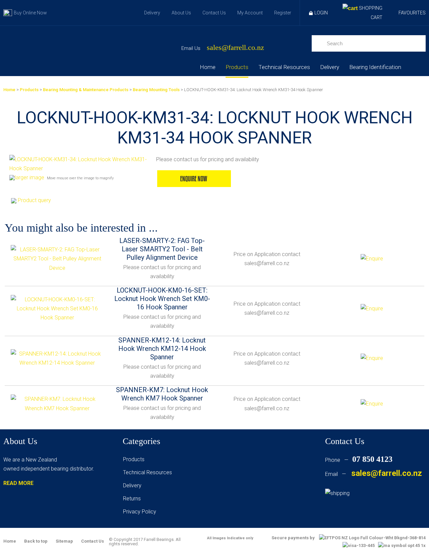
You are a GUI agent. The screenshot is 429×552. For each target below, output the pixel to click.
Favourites (412, 12)
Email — (373, 474)
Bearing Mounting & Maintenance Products (85, 89)
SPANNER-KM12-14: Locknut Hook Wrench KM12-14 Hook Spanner (162, 348)
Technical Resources (284, 67)
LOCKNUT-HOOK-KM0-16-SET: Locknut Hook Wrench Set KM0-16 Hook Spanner (162, 298)
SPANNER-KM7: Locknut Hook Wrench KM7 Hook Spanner (162, 394)
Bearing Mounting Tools (156, 89)
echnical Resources (149, 472)
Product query (34, 200)
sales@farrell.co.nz (235, 48)
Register (282, 12)
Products (237, 67)
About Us (181, 12)
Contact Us (214, 12)
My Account (250, 12)
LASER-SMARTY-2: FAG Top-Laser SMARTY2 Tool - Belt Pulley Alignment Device (162, 249)
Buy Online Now (30, 12)
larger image (29, 177)
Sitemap (64, 541)
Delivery (152, 12)
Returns (132, 498)
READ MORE (18, 483)
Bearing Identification (375, 67)
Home (208, 67)
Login (321, 12)
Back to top (36, 541)
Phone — (358, 460)
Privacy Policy (139, 511)
